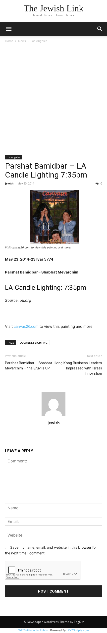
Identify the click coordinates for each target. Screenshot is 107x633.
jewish (9, 183)
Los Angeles (39, 41)
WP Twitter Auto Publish (34, 630)
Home (9, 41)
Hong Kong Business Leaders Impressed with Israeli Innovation (78, 368)
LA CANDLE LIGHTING (33, 342)
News (22, 41)
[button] (8, 29)
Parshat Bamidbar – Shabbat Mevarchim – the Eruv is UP (28, 365)
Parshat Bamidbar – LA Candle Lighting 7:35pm (46, 170)
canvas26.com (26, 326)
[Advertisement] (53, 99)
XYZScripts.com (78, 630)
